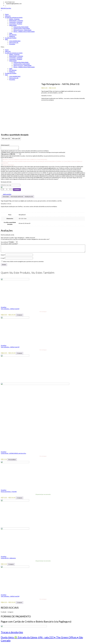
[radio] (6, 138)
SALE (6, 39)
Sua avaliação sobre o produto (9, 244)
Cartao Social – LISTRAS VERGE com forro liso (13, 453)
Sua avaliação (5, 242)
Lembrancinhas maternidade (21, 28)
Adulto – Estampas (14, 19)
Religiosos (12, 36)
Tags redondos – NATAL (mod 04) (10, 596)
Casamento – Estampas (15, 22)
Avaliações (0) (29, 196)
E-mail (3, 258)
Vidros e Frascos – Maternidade (22, 30)
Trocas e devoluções (12, 632)
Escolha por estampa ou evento (13, 17)
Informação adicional (17, 196)
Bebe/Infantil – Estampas (16, 20)
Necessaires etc (13, 42)
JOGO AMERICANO (14, 41)
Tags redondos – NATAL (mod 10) (10, 347)
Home (7, 14)
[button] (43, 47)
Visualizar (3, 307)
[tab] (6, 196)
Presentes (12, 44)
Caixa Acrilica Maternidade (20, 27)
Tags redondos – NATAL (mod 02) (10, 309)
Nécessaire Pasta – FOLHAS (9, 491)
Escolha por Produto (10, 38)
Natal (10, 33)
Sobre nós (8, 16)
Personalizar (12, 459)
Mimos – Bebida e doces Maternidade (24, 31)
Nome (3, 255)
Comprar (17, 189)
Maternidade (13, 25)
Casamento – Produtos (15, 23)
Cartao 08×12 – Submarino (8, 558)
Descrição (6, 196)
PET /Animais (13, 34)
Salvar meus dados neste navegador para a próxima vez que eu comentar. (23, 261)
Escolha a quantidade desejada (14, 134)
